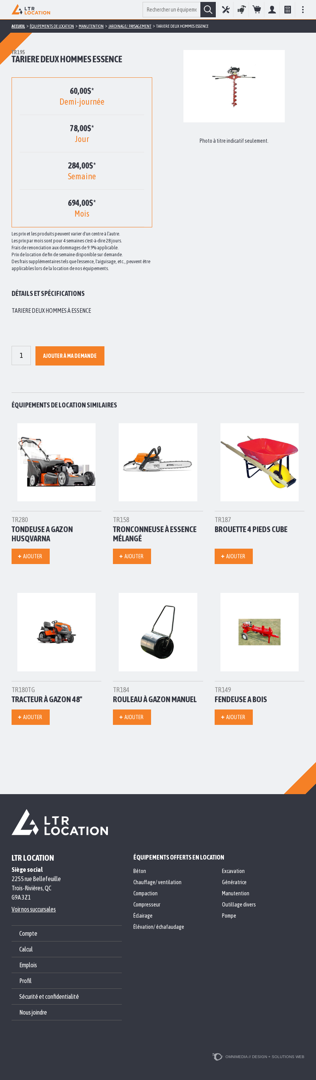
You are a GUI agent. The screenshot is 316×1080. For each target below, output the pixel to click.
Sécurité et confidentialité (49, 996)
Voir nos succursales (34, 909)
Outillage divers (239, 904)
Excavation (233, 871)
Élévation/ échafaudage (158, 927)
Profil (25, 980)
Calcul (287, 9)
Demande (256, 9)
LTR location (33, 857)
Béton (139, 871)
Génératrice (234, 882)
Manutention (235, 893)
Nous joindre (33, 1012)
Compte (271, 9)
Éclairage (143, 916)
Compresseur (146, 904)
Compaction (145, 893)
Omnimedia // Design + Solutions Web (264, 1057)
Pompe (229, 916)
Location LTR (31, 9)
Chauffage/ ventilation (157, 882)
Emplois (28, 964)
